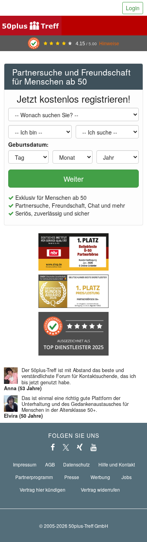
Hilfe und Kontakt (116, 464)
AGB (50, 464)
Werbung (100, 477)
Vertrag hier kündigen (42, 489)
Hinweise (109, 43)
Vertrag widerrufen (100, 489)
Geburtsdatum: (28, 144)
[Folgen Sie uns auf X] (66, 447)
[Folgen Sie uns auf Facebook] (53, 447)
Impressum (24, 464)
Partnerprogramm (34, 477)
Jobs (127, 477)
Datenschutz (76, 464)
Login (133, 8)
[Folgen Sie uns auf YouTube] (94, 447)
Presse (71, 477)
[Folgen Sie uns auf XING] (80, 447)
